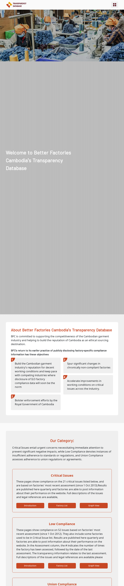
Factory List (61, 505)
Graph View (93, 505)
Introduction (30, 505)
